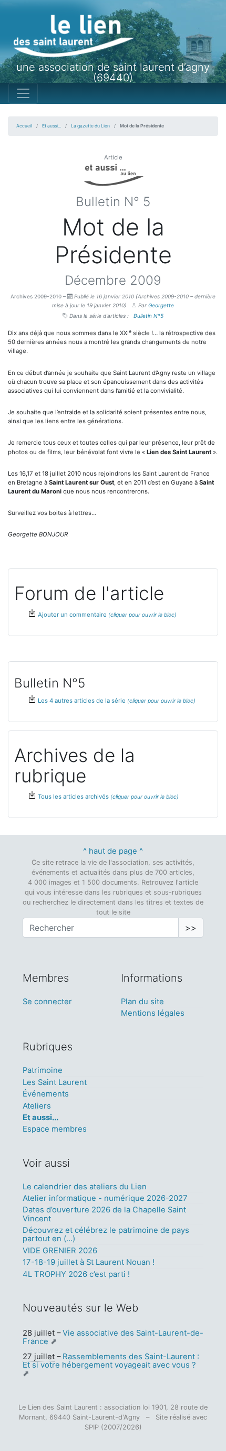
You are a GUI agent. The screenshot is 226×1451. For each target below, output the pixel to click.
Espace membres (55, 1129)
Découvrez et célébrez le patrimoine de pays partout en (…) (106, 1234)
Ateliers (37, 1106)
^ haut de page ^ (113, 851)
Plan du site (142, 1001)
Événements (46, 1094)
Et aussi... (51, 125)
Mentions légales (152, 1013)
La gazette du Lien (90, 125)
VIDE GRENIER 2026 (60, 1250)
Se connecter (47, 1001)
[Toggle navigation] (23, 93)
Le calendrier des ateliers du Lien (85, 1186)
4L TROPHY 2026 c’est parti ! (76, 1274)
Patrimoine (43, 1070)
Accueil (24, 125)
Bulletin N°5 (148, 316)
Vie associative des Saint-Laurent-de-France (113, 1337)
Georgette (161, 305)
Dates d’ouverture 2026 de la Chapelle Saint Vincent (104, 1214)
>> (191, 927)
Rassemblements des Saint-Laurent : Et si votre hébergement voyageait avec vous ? (111, 1361)
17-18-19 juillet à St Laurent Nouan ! (89, 1262)
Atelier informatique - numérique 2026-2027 (105, 1198)
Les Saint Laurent (55, 1082)
